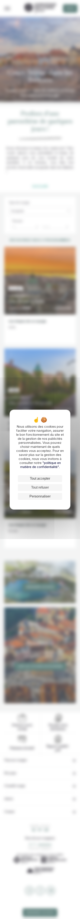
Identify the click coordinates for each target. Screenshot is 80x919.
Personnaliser (40, 496)
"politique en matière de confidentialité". (40, 465)
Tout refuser (40, 487)
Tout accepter (40, 478)
